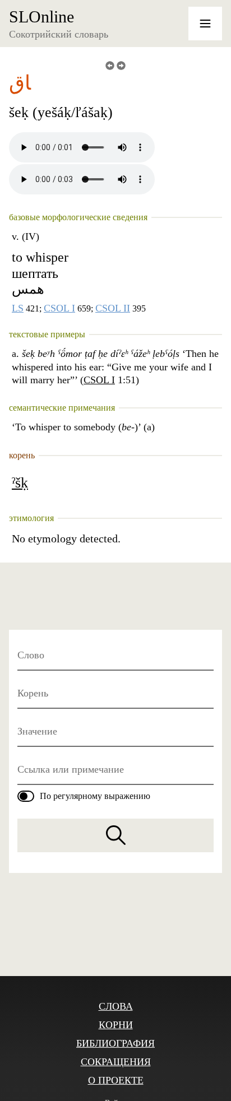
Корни (116, 1024)
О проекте (116, 1080)
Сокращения (116, 1061)
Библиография (115, 1043)
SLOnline (41, 16)
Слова (116, 1006)
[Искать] (115, 835)
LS (18, 308)
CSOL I (59, 308)
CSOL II (112, 308)
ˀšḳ (20, 483)
